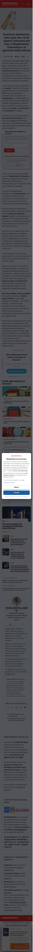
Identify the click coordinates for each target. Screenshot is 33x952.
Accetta (16, 492)
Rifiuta (16, 487)
